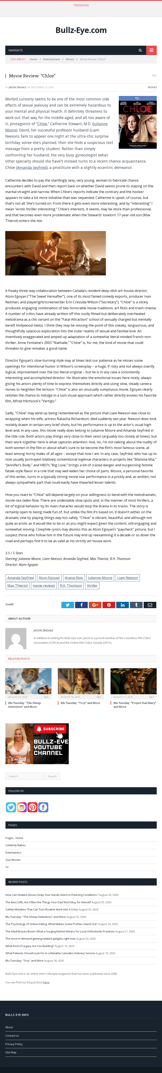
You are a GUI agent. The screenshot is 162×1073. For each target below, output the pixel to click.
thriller (92, 585)
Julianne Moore (100, 577)
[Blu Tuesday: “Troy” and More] (81, 683)
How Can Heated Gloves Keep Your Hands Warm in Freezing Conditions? (51, 895)
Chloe (42, 123)
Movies (152, 87)
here (46, 982)
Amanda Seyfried (32, 167)
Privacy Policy (14, 1044)
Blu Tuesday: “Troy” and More (80, 703)
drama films (74, 577)
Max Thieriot (17, 585)
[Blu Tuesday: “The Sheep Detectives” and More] (28, 683)
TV (7, 867)
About (9, 1027)
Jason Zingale (17, 87)
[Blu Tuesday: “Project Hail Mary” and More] (134, 683)
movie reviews (44, 585)
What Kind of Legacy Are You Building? (29, 946)
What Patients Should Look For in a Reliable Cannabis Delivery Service (50, 953)
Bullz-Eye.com (81, 30)
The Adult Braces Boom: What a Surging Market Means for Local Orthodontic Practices (60, 931)
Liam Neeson (127, 577)
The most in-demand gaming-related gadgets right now (40, 938)
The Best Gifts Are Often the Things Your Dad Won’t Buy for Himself (80, 10)
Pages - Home (14, 838)
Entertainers (13, 852)
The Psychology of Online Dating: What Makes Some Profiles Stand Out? (51, 924)
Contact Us (12, 1035)
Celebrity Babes (15, 845)
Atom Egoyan (49, 577)
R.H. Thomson (71, 585)
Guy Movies (13, 860)
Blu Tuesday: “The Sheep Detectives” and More (24, 705)
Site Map (10, 1052)
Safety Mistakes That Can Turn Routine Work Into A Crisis (41, 909)
